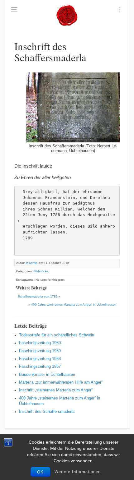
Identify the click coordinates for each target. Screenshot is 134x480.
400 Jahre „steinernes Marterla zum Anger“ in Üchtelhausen (74, 304)
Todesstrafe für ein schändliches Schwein (56, 335)
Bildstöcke (41, 271)
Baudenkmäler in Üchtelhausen (47, 374)
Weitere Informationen (78, 471)
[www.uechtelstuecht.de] (67, 15)
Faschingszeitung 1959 (40, 351)
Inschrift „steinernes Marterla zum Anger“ (56, 390)
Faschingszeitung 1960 (40, 343)
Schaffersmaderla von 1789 (38, 296)
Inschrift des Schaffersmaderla (46, 411)
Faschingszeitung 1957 (40, 366)
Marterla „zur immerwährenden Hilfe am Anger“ (61, 382)
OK (40, 472)
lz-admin (32, 263)
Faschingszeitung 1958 (40, 359)
